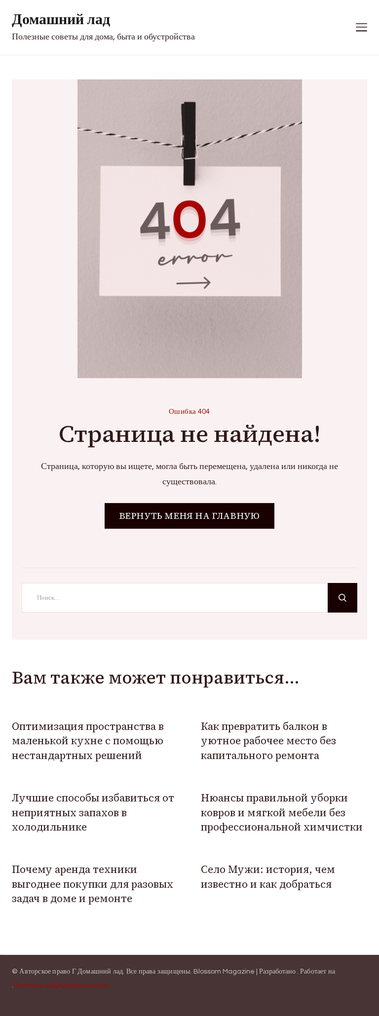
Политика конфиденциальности (60, 985)
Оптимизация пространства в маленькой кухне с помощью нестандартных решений (88, 740)
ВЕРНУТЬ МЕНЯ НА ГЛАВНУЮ (189, 515)
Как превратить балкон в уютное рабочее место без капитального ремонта (268, 740)
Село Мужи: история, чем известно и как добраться (268, 876)
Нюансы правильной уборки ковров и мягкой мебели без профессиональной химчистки (282, 812)
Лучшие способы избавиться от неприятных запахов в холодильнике (93, 812)
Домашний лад (61, 19)
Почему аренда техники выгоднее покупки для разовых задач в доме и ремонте (92, 884)
